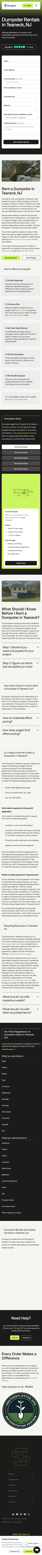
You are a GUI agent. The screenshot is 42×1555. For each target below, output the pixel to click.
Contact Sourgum (7, 1049)
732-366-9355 (27, 251)
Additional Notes (14, 123)
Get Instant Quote (21, 142)
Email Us (26, 1337)
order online (20, 310)
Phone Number (13, 79)
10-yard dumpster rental (12, 427)
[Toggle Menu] (36, 5)
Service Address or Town (13, 88)
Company (12, 1502)
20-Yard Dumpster (21, 458)
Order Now (21, 563)
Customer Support (16, 315)
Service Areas (13, 1491)
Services (11, 1474)
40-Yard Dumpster (21, 469)
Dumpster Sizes (14, 1479)
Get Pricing (31, 258)
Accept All (29, 1551)
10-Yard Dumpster (21, 447)
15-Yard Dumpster (21, 452)
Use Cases (12, 1485)
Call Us (15, 1337)
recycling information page (20, 954)
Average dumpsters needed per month (18, 114)
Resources (12, 1496)
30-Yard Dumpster (21, 463)
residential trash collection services (16, 980)
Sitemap (24, 1518)
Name (6, 61)
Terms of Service (15, 1518)
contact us (6, 251)
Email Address (9, 70)
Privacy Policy (5, 1518)
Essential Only (14, 1551)
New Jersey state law (10, 944)
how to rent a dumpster (22, 239)
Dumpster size (9, 96)
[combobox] (21, 91)
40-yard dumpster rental (24, 433)
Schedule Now (11, 258)
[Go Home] (10, 5)
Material (7, 105)
